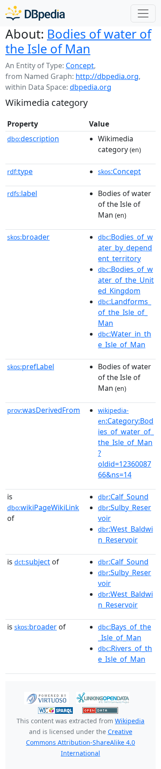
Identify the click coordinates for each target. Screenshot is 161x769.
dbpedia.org (90, 87)
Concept (80, 65)
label (22, 193)
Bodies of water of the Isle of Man (78, 41)
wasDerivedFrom (43, 410)
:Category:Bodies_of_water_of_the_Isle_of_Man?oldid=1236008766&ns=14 (126, 443)
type (20, 171)
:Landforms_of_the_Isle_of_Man (124, 312)
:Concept (119, 171)
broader (28, 237)
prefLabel (30, 366)
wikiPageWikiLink (43, 507)
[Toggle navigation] (143, 13)
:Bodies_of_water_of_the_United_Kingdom (126, 280)
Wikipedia (129, 721)
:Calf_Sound (123, 497)
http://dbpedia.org (107, 76)
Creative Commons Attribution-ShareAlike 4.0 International (80, 742)
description (33, 139)
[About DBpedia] (35, 13)
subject (32, 562)
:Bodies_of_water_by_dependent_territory (125, 247)
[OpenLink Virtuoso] (46, 697)
